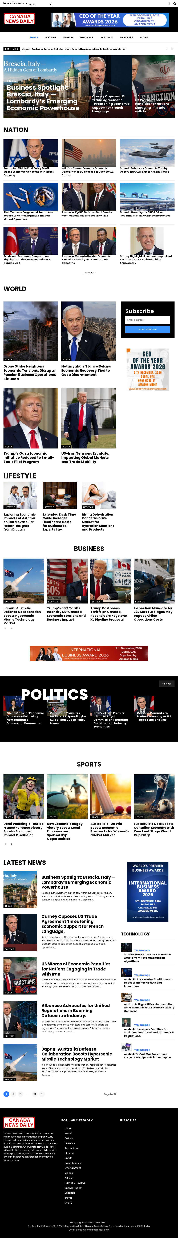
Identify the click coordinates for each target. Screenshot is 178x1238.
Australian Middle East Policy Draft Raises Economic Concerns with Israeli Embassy (28, 172)
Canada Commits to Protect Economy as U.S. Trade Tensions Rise (154, 716)
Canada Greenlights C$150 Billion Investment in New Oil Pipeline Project (145, 213)
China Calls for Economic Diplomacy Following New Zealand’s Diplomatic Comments (25, 718)
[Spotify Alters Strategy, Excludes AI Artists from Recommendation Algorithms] (126, 947)
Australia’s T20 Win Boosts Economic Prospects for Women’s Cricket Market (109, 829)
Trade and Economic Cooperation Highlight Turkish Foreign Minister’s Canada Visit (26, 259)
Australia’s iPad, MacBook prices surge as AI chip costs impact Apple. (148, 1055)
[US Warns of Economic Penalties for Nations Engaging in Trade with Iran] (153, 86)
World (139, 96)
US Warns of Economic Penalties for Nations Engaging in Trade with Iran (76, 969)
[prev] (167, 49)
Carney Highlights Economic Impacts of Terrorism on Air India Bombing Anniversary (146, 259)
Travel (11, 81)
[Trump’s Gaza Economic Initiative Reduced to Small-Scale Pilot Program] (30, 418)
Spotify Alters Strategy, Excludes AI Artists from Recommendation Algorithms (147, 958)
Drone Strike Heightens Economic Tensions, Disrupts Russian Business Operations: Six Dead (29, 372)
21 (35, 1094)
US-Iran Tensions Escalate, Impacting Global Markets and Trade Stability (85, 457)
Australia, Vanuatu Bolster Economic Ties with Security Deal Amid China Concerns (86, 259)
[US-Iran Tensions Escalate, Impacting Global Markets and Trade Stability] (88, 418)
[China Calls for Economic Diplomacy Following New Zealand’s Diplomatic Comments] (13, 706)
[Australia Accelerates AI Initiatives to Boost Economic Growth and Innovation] (126, 972)
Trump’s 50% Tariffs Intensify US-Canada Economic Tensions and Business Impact (66, 614)
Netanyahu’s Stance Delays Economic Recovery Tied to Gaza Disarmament (86, 370)
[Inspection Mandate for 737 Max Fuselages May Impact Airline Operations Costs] (154, 581)
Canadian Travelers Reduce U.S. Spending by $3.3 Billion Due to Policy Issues (68, 718)
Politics (97, 92)
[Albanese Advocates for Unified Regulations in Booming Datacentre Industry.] (20, 1019)
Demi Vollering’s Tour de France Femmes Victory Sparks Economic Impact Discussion (23, 829)
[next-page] (11, 628)
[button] (174, 3)
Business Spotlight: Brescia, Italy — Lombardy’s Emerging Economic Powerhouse (70, 49)
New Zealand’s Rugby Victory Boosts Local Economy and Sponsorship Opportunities (65, 831)
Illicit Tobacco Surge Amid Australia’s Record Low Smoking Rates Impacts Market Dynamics (28, 215)
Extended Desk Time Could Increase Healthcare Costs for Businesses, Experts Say (59, 522)
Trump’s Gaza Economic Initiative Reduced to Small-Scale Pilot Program (28, 457)
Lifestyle (10, 507)
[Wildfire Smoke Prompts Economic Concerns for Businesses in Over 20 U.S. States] (89, 153)
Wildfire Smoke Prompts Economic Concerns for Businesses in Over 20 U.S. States (88, 172)
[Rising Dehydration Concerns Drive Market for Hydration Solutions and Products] (99, 495)
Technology (142, 950)
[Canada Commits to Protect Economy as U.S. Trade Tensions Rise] (144, 706)
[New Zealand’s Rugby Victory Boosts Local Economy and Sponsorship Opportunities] (67, 796)
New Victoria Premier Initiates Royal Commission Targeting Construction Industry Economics (111, 720)
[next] (172, 49)
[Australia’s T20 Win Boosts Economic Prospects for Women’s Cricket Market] (110, 796)
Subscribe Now (148, 329)
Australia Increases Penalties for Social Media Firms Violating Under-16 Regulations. (149, 1032)
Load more (88, 272)
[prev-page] (5, 628)
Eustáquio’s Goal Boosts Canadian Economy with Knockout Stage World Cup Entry (154, 829)
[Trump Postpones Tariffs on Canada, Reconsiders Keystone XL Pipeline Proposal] (110, 581)
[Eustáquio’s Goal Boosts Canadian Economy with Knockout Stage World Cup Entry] (154, 796)
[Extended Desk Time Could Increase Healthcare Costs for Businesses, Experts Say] (59, 495)
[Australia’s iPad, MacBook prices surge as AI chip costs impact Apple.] (126, 1047)
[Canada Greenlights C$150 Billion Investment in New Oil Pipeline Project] (147, 197)
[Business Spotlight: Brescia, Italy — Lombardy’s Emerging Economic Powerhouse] (46, 86)
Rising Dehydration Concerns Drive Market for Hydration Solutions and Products (98, 522)
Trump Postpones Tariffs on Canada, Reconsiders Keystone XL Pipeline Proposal (108, 614)
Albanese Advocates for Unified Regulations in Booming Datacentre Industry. (76, 1011)
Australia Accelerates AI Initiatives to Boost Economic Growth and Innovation (148, 983)
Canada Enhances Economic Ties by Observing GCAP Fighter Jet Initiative (144, 170)
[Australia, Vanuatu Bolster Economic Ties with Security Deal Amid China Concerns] (89, 240)
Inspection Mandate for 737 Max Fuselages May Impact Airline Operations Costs (153, 614)
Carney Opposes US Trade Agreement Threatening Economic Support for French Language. (73, 924)
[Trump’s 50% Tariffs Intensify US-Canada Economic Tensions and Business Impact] (67, 581)
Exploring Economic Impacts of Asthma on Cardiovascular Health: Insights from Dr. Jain (19, 522)
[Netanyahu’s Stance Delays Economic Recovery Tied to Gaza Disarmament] (88, 331)
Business (10, 601)
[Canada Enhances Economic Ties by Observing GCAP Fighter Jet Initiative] (147, 153)
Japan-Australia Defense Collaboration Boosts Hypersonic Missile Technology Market (22, 615)
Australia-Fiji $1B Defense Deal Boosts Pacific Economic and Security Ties (87, 213)
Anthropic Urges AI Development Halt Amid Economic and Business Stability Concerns (149, 1008)
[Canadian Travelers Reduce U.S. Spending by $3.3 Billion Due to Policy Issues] (57, 706)
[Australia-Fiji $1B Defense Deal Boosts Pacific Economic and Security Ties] (89, 197)
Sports (9, 817)
